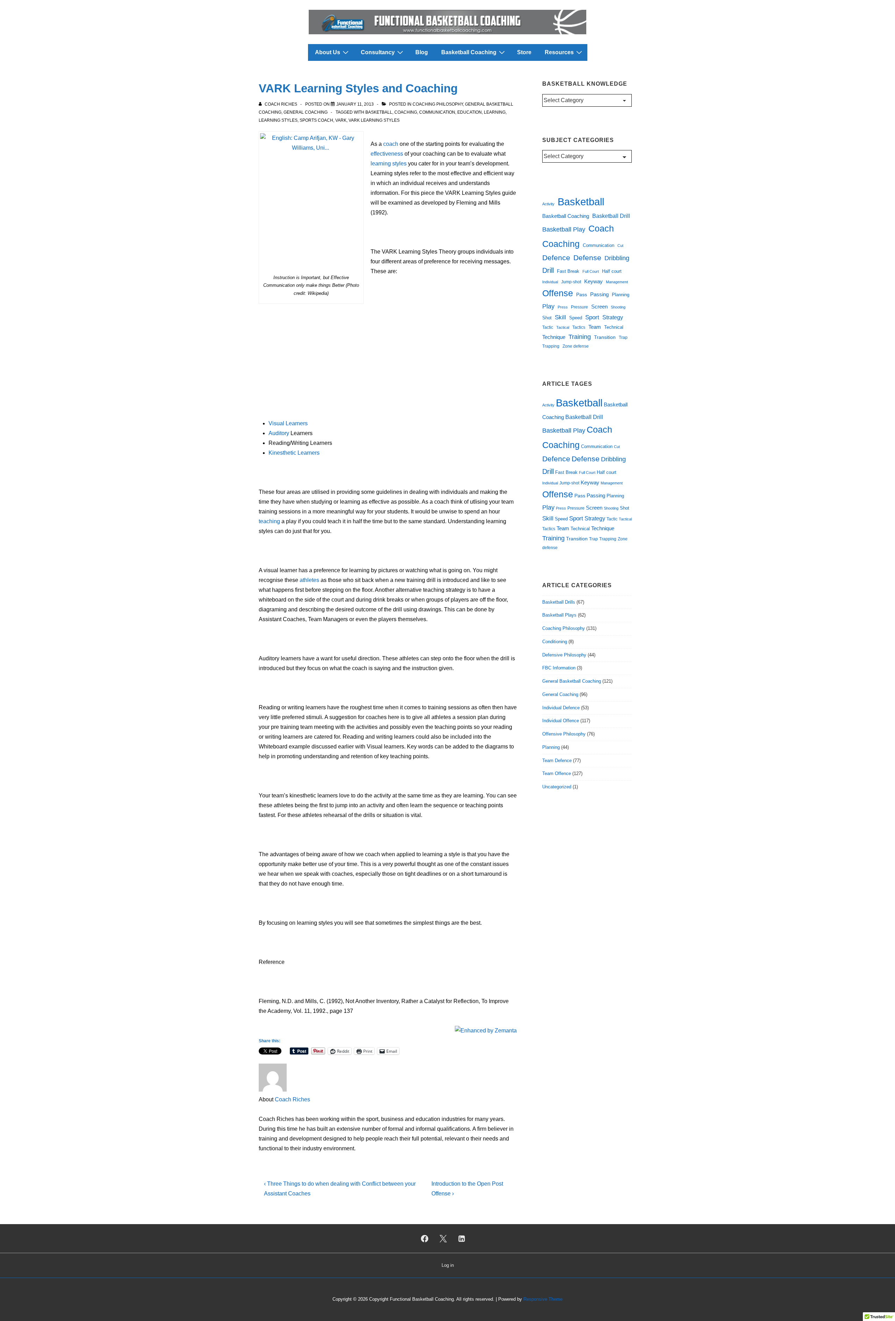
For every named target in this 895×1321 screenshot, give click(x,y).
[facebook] (424, 1238)
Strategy (612, 317)
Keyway (593, 281)
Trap (623, 337)
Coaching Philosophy (438, 104)
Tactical (562, 327)
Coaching (405, 112)
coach (390, 144)
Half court (612, 271)
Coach (601, 228)
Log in (448, 1265)
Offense (557, 293)
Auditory (278, 433)
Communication (437, 112)
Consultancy (378, 52)
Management (617, 282)
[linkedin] (461, 1238)
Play (548, 306)
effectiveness (387, 154)
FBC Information (558, 667)
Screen (599, 307)
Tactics (578, 327)
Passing (599, 294)
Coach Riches (292, 1099)
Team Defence (557, 760)
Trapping (550, 346)
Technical (613, 327)
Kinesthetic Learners (294, 453)
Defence (556, 258)
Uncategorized (556, 786)
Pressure (579, 307)
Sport (592, 317)
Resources (559, 52)
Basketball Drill (611, 216)
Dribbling (616, 258)
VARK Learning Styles (374, 120)
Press (563, 307)
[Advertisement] (388, 360)
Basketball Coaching (468, 52)
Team (594, 327)
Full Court (590, 271)
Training (579, 336)
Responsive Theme (543, 1299)
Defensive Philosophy (564, 655)
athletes (309, 580)
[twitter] (443, 1238)
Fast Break (568, 271)
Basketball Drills (558, 602)
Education (469, 112)
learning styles (389, 163)
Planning (620, 294)
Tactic (547, 327)
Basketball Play (563, 229)
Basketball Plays (559, 615)
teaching (269, 521)
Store (524, 52)
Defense (587, 258)
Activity (548, 204)
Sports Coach (316, 120)
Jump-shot (571, 281)
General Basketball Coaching (571, 681)
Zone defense (576, 346)
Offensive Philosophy (564, 734)
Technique (553, 337)
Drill (548, 270)
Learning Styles (278, 120)
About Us (327, 52)
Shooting (618, 307)
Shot (547, 317)
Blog (421, 52)
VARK (340, 120)
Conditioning (554, 641)
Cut (620, 245)
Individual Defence (561, 707)
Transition (605, 337)
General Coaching (306, 112)
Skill (560, 317)
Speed (575, 317)
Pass (581, 294)
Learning (495, 112)
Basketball (378, 112)
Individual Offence (560, 720)
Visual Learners (288, 423)
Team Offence (556, 773)
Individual (550, 282)
